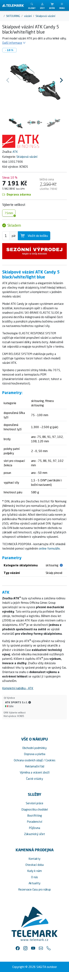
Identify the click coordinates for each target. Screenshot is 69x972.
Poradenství (34, 821)
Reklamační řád (34, 766)
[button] (42, 5)
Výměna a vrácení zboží (34, 772)
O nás (34, 877)
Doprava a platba (34, 754)
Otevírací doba (34, 865)
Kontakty (34, 858)
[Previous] (8, 80)
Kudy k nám (34, 871)
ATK (15, 152)
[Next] (61, 80)
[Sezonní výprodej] (34, 251)
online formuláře (49, 548)
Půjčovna (34, 828)
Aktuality (34, 883)
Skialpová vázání (26, 156)
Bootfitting (34, 815)
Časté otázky (34, 779)
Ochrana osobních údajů (28, 760)
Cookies (50, 760)
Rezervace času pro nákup (34, 889)
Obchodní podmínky (34, 748)
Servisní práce (34, 803)
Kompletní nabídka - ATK (17, 688)
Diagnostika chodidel (34, 809)
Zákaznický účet (34, 834)
